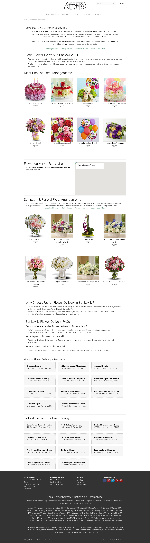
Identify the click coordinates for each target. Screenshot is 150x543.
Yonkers (87, 518)
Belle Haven (80, 501)
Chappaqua (71, 508)
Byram (89, 501)
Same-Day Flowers (51, 49)
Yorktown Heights (100, 518)
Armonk (39, 508)
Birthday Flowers (66, 49)
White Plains (77, 518)
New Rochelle (87, 513)
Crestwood (82, 508)
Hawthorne (89, 510)
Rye (93, 515)
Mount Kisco (47, 513)
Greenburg (41, 510)
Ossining (32, 515)
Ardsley (30, 508)
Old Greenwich (64, 503)
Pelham (40, 515)
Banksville (69, 501)
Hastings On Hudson (75, 510)
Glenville (107, 501)
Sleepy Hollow (113, 515)
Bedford (48, 508)
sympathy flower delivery (50, 203)
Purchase (85, 515)
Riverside (75, 503)
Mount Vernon (74, 513)
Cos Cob (98, 501)
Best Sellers (75, 14)
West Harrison (65, 518)
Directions (27, 489)
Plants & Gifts (87, 14)
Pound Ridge (74, 515)
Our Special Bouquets (52, 14)
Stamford (85, 503)
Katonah (109, 510)
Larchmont (119, 510)
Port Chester (63, 515)
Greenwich (117, 501)
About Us (80, 480)
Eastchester (105, 508)
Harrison (51, 510)
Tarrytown (32, 518)
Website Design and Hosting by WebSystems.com (112, 540)
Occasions (65, 14)
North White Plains (113, 513)
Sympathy (98, 14)
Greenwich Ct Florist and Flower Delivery (76, 6)
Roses (92, 49)
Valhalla (53, 518)
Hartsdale (61, 510)
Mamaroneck (35, 513)
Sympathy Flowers (81, 49)
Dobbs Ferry (93, 508)
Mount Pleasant (60, 513)
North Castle (99, 513)
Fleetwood (30, 510)
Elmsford (115, 508)
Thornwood (43, 518)
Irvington (99, 510)
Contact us (80, 482)
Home (25, 19)
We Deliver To (81, 485)
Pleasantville (51, 515)
